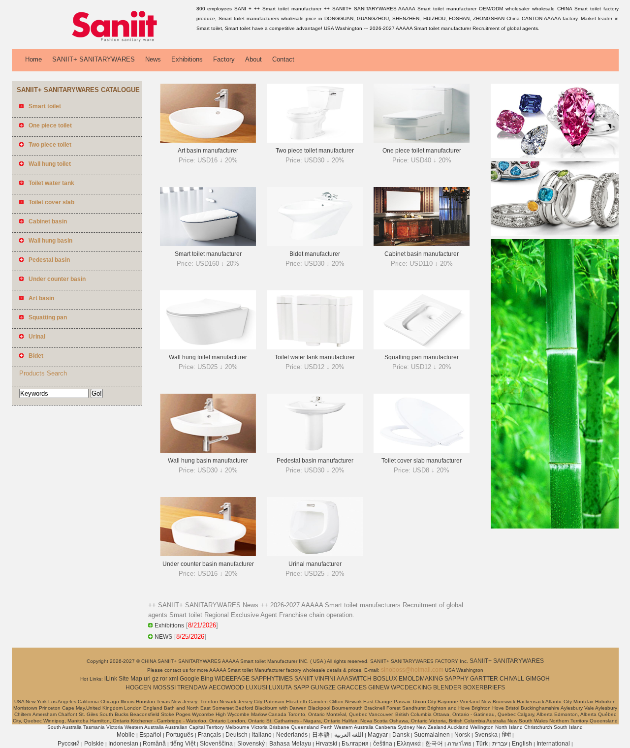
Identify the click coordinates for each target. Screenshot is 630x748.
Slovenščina (216, 744)
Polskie (94, 744)
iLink (110, 679)
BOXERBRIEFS (484, 687)
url (147, 679)
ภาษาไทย (459, 744)
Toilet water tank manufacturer (315, 357)
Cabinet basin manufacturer (421, 254)
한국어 (434, 744)
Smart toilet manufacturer (208, 254)
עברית (499, 744)
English (522, 744)
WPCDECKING (411, 687)
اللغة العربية (348, 735)
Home (33, 59)
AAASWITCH (354, 679)
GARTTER (484, 679)
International (553, 744)
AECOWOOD (226, 687)
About (253, 59)
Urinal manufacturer (315, 564)
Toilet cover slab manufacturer (421, 461)
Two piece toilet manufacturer (315, 151)
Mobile (126, 735)
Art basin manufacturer (208, 151)
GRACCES (352, 687)
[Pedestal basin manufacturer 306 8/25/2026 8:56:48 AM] (315, 451)
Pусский (69, 744)
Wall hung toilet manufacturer (208, 357)
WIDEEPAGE (232, 679)
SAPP (301, 687)
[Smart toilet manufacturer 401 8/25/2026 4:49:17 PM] (208, 244)
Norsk (462, 735)
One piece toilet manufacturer (421, 151)
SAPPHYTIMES (272, 679)
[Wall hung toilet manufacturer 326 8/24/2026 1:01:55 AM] (208, 347)
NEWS (163, 637)
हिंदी (506, 735)
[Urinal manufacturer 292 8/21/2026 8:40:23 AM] (315, 554)
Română (154, 744)
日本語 (321, 735)
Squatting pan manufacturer (421, 357)
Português (179, 735)
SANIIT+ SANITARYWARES (93, 59)
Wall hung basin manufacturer (208, 461)
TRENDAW (192, 687)
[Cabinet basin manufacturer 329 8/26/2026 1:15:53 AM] (422, 244)
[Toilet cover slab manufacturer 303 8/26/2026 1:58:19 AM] (422, 451)
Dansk (401, 735)
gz (155, 679)
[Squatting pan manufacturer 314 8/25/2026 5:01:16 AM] (422, 347)
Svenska (486, 735)
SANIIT (303, 679)
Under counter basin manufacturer (208, 564)
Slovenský (251, 744)
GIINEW (378, 687)
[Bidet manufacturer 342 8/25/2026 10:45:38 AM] (315, 244)
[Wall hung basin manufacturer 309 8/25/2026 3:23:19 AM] (208, 451)
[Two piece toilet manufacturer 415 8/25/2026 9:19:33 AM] (315, 141)
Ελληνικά (409, 744)
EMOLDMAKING (421, 679)
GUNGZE (323, 687)
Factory (224, 59)
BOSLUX (385, 679)
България (355, 744)
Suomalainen (432, 735)
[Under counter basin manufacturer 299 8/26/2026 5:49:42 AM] (208, 554)
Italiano (262, 735)
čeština (382, 744)
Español (150, 735)
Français (209, 735)
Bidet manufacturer (314, 254)
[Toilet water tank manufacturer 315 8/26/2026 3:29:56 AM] (315, 347)
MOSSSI (164, 687)
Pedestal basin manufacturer (315, 461)
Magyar (378, 735)
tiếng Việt (182, 744)
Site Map (130, 679)
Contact (283, 59)
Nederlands (292, 735)
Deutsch (236, 735)
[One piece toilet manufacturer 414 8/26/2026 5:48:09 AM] (422, 141)
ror (163, 679)
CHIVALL (512, 679)
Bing (207, 679)
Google (189, 679)
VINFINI (325, 679)
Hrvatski (326, 744)
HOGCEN (139, 687)
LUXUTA (280, 687)
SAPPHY (456, 679)
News (153, 59)
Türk (482, 744)
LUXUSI (256, 687)
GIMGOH (538, 679)
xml (173, 679)
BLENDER (447, 687)
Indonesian (123, 744)
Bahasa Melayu (290, 744)
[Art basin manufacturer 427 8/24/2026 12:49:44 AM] (208, 141)
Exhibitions (187, 59)
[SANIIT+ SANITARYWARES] (102, 42)
